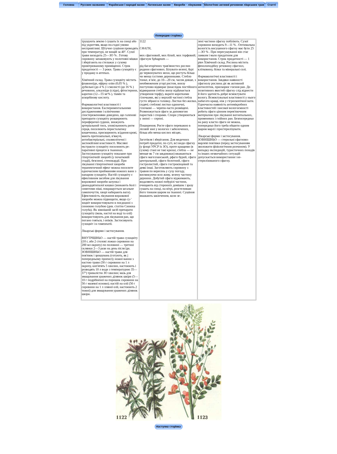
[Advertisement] (169, 20)
